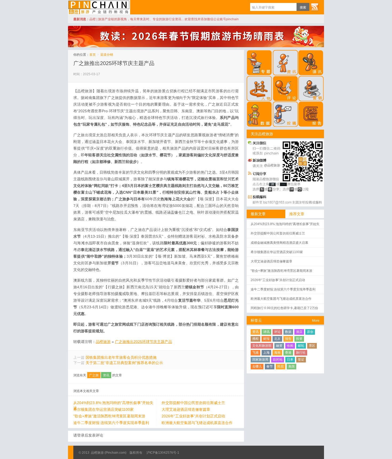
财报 (266, 339)
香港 (288, 352)
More (315, 320)
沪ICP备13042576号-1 (162, 452)
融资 (279, 346)
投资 (299, 339)
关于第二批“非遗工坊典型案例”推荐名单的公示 (124, 363)
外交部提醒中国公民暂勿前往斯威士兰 (193, 403)
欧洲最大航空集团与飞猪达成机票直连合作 (197, 423)
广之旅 (94, 375)
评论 (277, 332)
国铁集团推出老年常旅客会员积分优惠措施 (121, 357)
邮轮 (301, 346)
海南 (277, 352)
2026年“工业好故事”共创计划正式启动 (193, 416)
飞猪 (255, 352)
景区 (312, 346)
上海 (266, 352)
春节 (269, 366)
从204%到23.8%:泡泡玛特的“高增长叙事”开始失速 (113, 403)
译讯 (266, 332)
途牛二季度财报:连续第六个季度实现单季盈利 (111, 423)
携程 (255, 339)
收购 (290, 346)
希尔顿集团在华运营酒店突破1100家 (103, 409)
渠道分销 (106, 55)
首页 (92, 55)
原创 (310, 332)
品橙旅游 (99, 7)
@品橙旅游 (272, 165)
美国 (291, 366)
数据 (288, 332)
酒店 (299, 332)
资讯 (106, 375)
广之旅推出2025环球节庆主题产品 (113, 63)
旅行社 (301, 352)
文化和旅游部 (261, 346)
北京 (277, 339)
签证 (301, 359)
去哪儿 (257, 366)
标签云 (256, 320)
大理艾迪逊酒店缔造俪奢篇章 (186, 409)
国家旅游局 (260, 359)
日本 (290, 359)
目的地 (277, 359)
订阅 (315, 7)
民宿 (280, 366)
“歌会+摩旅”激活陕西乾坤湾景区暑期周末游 (109, 416)
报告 (288, 339)
